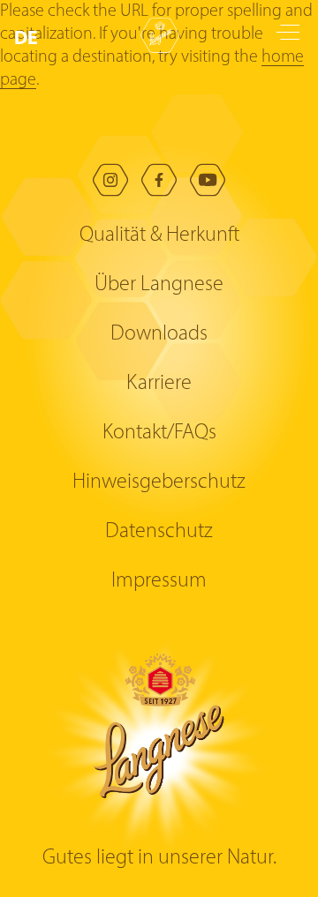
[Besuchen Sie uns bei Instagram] (110, 180)
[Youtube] (208, 180)
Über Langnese (159, 284)
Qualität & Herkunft (159, 235)
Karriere (159, 383)
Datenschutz (159, 531)
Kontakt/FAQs (159, 433)
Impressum (159, 581)
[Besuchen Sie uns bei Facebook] (159, 180)
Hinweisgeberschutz (159, 482)
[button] (30, 38)
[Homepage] (160, 35)
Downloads (159, 334)
